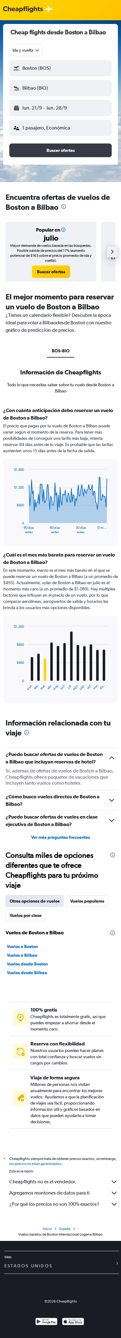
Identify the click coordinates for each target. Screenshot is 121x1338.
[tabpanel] (60, 557)
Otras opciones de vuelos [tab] (35, 901)
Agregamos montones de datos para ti (49, 1193)
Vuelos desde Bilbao (27, 972)
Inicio (47, 1229)
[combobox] (26, 50)
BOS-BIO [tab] (60, 350)
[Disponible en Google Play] (46, 1322)
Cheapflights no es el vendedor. (42, 1182)
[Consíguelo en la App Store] (73, 1322)
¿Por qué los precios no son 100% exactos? (54, 1204)
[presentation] (63, 206)
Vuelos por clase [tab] (26, 915)
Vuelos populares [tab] (87, 901)
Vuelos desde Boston (27, 963)
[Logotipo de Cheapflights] (23, 9)
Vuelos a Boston (22, 946)
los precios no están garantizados (35, 1164)
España (64, 1229)
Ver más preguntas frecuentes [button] (60, 837)
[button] (60, 68)
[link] (51, 271)
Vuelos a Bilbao (22, 955)
